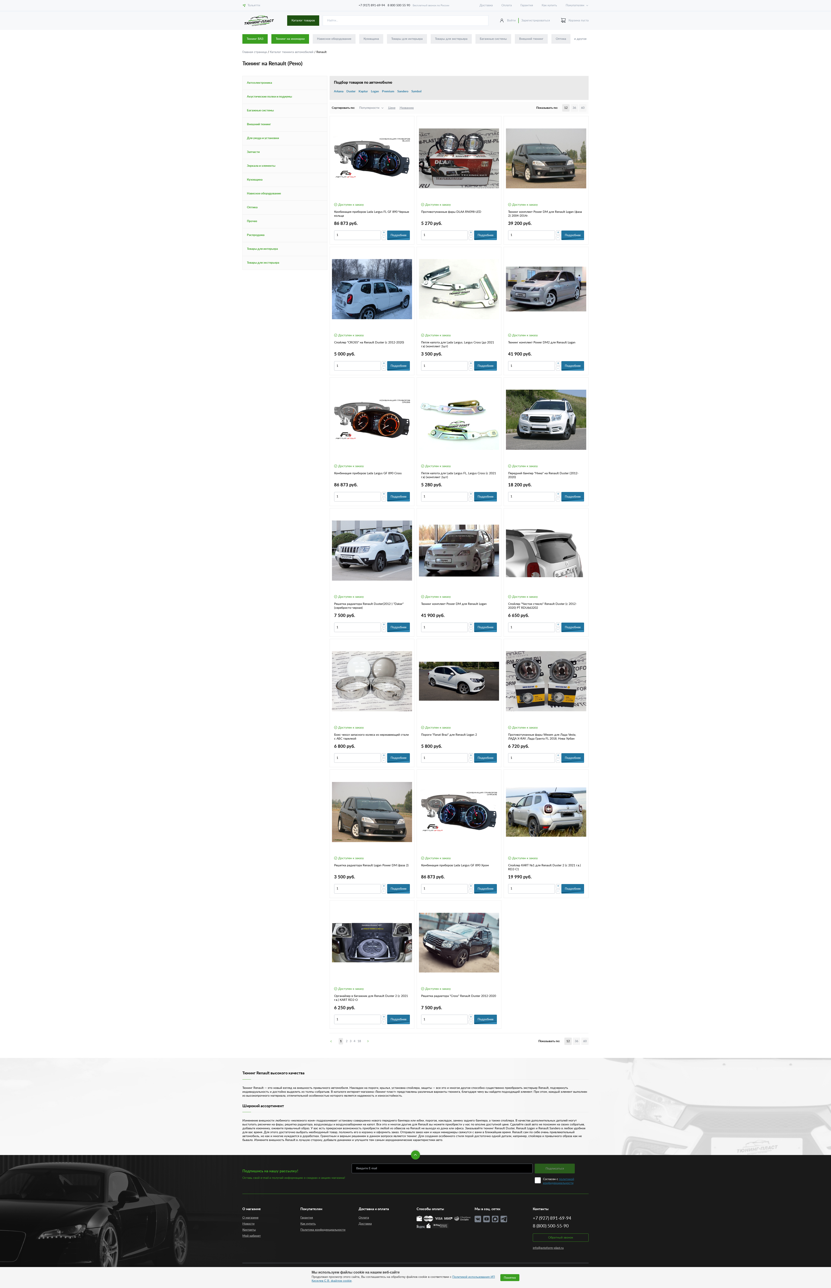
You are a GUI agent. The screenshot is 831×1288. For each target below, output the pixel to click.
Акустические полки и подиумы (269, 96)
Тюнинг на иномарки (290, 38)
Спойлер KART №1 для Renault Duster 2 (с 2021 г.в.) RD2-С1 (544, 867)
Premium (388, 91)
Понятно (510, 1277)
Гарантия (526, 5)
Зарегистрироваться (535, 20)
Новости (248, 1223)
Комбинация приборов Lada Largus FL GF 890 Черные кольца (371, 213)
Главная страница (255, 52)
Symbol (416, 91)
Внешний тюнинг (531, 38)
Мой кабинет (251, 1235)
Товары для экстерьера (451, 38)
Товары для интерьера (407, 38)
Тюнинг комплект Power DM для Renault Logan (454, 604)
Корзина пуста (578, 20)
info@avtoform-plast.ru (548, 1248)
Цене (391, 107)
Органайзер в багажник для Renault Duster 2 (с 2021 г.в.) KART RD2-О (371, 998)
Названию (407, 107)
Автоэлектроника (259, 82)
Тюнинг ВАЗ (255, 38)
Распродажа (255, 235)
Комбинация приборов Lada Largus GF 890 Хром (455, 865)
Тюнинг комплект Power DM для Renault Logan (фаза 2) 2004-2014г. (545, 213)
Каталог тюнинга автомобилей (292, 52)
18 (359, 1041)
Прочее (252, 221)
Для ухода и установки (263, 138)
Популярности (369, 107)
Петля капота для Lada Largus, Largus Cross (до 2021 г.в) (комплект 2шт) (457, 344)
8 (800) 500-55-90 (551, 1226)
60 (583, 107)
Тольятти (254, 5)
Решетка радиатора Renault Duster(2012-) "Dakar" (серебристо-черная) (369, 605)
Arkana (338, 91)
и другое (580, 38)
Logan (375, 91)
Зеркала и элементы (261, 165)
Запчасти (253, 152)
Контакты (249, 1229)
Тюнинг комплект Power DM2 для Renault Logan (541, 342)
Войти (511, 20)
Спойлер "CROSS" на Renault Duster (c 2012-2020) (369, 342)
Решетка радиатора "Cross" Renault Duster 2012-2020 (458, 996)
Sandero (402, 91)
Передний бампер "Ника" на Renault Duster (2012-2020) (543, 475)
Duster (351, 91)
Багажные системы (493, 38)
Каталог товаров (303, 20)
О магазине (250, 1217)
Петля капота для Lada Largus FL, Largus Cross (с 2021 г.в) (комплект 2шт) (458, 475)
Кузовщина (371, 38)
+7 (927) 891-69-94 (372, 5)
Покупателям (575, 5)
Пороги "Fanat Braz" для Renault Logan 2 (449, 734)
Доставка (486, 5)
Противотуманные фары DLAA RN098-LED (451, 211)
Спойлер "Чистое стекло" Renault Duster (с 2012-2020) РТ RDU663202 (542, 605)
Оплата (506, 5)
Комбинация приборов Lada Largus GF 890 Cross (368, 473)
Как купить (549, 5)
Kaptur (363, 91)
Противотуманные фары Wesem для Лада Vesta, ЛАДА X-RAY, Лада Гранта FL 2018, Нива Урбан (542, 736)
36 (574, 107)
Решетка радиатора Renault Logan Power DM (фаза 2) (371, 865)
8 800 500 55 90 (399, 5)
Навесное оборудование (334, 38)
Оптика (561, 38)
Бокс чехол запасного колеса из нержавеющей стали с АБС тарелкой (371, 736)
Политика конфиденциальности (322, 1229)
